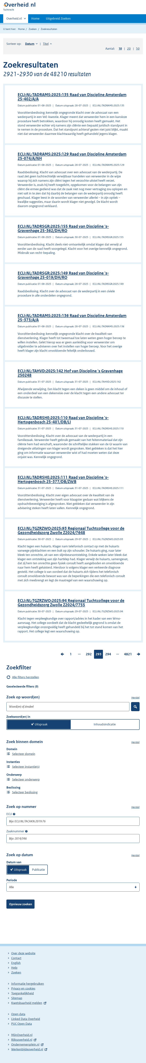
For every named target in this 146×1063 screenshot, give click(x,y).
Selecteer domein (23, 754)
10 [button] (120, 49)
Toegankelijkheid (22, 993)
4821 (128, 655)
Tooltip (14, 814)
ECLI (9, 814)
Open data (18, 1014)
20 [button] (129, 49)
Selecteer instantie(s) (26, 767)
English (16, 963)
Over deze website (23, 953)
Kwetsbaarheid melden (26, 1003)
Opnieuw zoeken (20, 904)
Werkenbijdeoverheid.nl (27, 1049)
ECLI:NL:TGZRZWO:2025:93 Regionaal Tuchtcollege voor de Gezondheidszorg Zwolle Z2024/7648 (71, 530)
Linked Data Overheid (25, 1019)
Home (35, 18)
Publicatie (38, 870)
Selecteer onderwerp (26, 779)
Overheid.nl (14, 20)
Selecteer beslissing (25, 792)
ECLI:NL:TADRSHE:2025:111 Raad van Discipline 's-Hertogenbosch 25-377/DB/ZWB (63, 479)
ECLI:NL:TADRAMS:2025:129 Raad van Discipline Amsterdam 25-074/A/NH (72, 156)
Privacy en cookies (23, 988)
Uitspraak (41, 724)
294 (108, 655)
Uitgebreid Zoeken (58, 18)
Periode (11, 880)
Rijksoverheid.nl (21, 1040)
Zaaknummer (15, 831)
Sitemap (16, 998)
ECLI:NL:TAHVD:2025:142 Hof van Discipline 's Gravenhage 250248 (70, 373)
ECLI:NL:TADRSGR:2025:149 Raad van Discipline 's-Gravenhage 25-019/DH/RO (63, 275)
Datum (31, 44)
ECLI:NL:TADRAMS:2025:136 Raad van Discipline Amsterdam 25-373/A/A (72, 317)
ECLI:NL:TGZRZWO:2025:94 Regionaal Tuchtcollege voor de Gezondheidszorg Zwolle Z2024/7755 (71, 602)
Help (14, 968)
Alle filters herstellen (25, 677)
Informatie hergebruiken (27, 984)
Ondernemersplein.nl (25, 1044)
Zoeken (33, 29)
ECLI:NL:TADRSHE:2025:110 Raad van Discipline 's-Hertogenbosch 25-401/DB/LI (63, 419)
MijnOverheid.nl (21, 1035)
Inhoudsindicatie (105, 724)
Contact (16, 958)
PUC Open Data (21, 1024)
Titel (47, 44)
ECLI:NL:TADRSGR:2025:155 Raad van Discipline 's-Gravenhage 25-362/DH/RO (63, 228)
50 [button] (138, 49)
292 (89, 655)
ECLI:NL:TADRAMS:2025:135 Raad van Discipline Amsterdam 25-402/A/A (72, 96)
